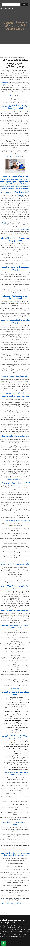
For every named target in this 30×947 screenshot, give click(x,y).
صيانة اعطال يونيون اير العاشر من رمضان (15, 396)
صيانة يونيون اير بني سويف (8, 188)
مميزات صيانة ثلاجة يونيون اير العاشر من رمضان (15, 693)
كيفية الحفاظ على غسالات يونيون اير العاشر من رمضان (15, 737)
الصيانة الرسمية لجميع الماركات (13, 479)
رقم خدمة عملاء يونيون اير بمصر (15, 376)
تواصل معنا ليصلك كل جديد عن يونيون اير (15, 393)
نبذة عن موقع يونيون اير (23, 229)
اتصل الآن (20, 95)
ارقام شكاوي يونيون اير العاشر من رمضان (15, 610)
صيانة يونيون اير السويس (18, 181)
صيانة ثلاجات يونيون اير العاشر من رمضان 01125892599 (15, 25)
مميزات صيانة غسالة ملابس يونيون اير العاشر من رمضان (15, 626)
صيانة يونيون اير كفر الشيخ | (21, 188)
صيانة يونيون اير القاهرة (24, 179)
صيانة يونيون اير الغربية (10, 183)
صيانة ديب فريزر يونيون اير (22, 272)
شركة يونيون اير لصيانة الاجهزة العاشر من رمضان (15, 587)
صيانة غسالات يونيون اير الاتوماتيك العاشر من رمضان (15, 239)
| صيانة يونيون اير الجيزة (12, 179)
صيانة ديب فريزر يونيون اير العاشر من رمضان (15, 268)
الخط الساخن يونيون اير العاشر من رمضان (15, 483)
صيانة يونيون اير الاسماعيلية (7, 186)
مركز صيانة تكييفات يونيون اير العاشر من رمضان (15, 321)
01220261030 (15, 688)
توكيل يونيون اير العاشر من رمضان (15, 191)
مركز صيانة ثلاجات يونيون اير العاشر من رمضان (15, 106)
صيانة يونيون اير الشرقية (19, 57)
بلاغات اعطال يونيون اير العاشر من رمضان (15, 520)
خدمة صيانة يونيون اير (6, 83)
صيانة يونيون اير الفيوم (20, 186)
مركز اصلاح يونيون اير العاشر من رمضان (15, 436)
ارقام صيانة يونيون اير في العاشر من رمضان (15, 823)
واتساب (9, 95)
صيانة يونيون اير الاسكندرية (22, 183)
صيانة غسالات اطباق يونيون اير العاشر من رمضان (15, 297)
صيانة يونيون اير (5, 82)
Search (24, 4)
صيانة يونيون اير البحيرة (14, 184)
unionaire (12, 933)
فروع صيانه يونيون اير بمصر (15, 176)
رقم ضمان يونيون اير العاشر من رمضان (15, 564)
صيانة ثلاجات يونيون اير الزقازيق (12, 156)
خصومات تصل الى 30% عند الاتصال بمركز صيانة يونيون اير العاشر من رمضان (15, 854)
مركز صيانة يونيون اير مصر (7, 8)
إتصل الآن (24, 685)
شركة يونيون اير (21, 926)
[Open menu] (15, 11)
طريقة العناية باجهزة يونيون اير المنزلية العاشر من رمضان (15, 773)
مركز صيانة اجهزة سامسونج (17, 903)
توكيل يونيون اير (21, 195)
